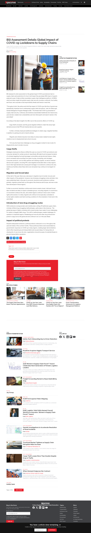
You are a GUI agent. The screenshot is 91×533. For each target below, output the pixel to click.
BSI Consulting (12, 51)
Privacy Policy (35, 276)
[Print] (7, 238)
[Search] (81, 2)
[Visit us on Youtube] (74, 336)
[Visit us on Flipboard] (71, 336)
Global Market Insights (31, 383)
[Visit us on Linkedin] (67, 336)
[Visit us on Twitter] (64, 336)
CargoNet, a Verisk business (32, 460)
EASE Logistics (29, 416)
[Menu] (84, 2)
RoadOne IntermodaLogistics (33, 352)
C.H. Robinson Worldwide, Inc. (33, 446)
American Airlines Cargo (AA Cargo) (34, 473)
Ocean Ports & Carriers (12, 300)
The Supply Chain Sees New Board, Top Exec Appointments (15, 303)
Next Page (19, 490)
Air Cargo (25, 469)
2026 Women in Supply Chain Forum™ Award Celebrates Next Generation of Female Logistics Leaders (67, 80)
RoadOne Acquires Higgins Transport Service (66, 70)
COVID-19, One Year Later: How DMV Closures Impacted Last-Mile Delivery (35, 304)
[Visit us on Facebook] (60, 336)
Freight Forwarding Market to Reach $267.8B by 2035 (67, 87)
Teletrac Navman (30, 341)
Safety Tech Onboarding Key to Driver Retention (67, 61)
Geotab (27, 431)
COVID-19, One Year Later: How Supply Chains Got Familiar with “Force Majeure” (55, 304)
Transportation (11, 36)
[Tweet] (17, 238)
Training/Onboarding (28, 337)
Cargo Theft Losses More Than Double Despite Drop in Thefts (39, 457)
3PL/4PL (8, 390)
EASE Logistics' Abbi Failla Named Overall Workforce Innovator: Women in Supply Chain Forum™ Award (39, 412)
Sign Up (17, 278)
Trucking (25, 348)
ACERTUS (28, 401)
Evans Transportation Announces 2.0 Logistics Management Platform (73, 304)
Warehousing (49, 300)
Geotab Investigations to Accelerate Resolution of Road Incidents (40, 428)
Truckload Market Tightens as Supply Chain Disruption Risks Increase (38, 443)
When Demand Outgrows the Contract (36, 471)
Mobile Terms (27, 276)
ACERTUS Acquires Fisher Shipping (35, 399)
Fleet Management (27, 377)
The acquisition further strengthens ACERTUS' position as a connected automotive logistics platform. (39, 403)
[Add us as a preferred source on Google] (20, 238)
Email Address (10, 510)
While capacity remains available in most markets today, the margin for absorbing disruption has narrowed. (39, 449)
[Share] (11, 238)
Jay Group (10, 392)
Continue (52, 530)
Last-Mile (28, 300)
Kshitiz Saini (10, 484)
